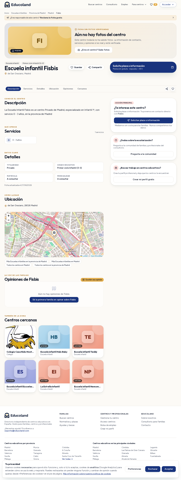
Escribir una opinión (94, 280)
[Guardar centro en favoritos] (172, 88)
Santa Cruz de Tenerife (71, 456)
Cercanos (82, 89)
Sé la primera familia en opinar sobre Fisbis (54, 299)
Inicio (7, 13)
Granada (37, 450)
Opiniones (68, 89)
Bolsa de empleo (108, 425)
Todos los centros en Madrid (18, 265)
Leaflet (85, 256)
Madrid (51, 13)
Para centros (138, 4)
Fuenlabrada (155, 456)
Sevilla (7, 456)
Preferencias (134, 469)
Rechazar (153, 469)
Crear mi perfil (107, 429)
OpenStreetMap (97, 256)
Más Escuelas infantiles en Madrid (65, 261)
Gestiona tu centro (109, 418)
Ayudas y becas (67, 425)
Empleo (124, 4)
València (96, 453)
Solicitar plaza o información (145, 120)
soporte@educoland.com (17, 431)
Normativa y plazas (69, 422)
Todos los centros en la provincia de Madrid (52, 265)
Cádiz (35, 456)
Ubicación (54, 89)
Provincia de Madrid (37, 13)
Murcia (36, 447)
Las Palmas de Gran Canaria (133, 450)
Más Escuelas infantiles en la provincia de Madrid (27, 261)
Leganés (153, 447)
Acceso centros (107, 422)
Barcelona (9, 450)
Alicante (153, 450)
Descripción (13, 89)
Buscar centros (95, 4)
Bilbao (152, 453)
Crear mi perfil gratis (143, 179)
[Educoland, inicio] (18, 4)
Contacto (146, 425)
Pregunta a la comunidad (143, 154)
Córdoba (65, 447)
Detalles (41, 89)
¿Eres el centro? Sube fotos (95, 50)
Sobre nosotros (148, 418)
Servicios (27, 89)
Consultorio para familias (153, 422)
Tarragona (37, 453)
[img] (54, 234)
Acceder (166, 4)
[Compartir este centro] (166, 88)
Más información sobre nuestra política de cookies (87, 474)
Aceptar (169, 469)
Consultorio (111, 4)
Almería (65, 453)
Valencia (8, 453)
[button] (54, 232)
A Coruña (66, 450)
